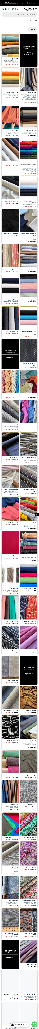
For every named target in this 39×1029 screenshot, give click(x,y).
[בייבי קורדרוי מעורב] (28, 542)
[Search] (4, 14)
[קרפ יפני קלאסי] (28, 79)
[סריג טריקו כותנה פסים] (28, 607)
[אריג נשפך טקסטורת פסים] (10, 149)
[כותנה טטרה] (28, 255)
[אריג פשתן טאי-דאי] (28, 853)
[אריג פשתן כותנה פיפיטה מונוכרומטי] (10, 920)
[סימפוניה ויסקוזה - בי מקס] (10, 476)
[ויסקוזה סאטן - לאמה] (10, 381)
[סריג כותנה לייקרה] (28, 285)
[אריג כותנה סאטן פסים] (10, 727)
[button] (35, 3)
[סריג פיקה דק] (10, 285)
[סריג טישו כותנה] (10, 575)
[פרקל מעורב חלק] (28, 761)
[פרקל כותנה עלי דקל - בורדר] (28, 920)
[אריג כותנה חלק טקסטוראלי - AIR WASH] (10, 981)
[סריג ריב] (28, 509)
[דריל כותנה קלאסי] (28, 117)
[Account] (6, 9)
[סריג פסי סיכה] (10, 853)
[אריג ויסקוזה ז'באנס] (10, 509)
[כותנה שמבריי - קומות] (28, 411)
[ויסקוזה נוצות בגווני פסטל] (28, 887)
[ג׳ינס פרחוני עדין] (10, 887)
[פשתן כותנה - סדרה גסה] (10, 761)
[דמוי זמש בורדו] (10, 444)
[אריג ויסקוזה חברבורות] (28, 824)
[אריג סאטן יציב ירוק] (10, 607)
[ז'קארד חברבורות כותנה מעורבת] (28, 187)
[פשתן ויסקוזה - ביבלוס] (28, 575)
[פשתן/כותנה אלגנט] (10, 667)
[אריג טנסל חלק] (10, 791)
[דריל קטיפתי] (28, 727)
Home (35, 21)
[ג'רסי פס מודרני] (10, 411)
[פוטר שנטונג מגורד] (28, 951)
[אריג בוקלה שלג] (28, 791)
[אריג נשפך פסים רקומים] (10, 187)
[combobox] (19, 14)
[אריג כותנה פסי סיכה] (28, 637)
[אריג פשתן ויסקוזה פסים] (10, 255)
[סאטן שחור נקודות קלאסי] (28, 981)
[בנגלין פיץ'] (10, 117)
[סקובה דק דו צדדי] (28, 149)
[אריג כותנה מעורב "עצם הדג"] (28, 318)
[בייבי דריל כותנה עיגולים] (10, 637)
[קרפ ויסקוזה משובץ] (28, 697)
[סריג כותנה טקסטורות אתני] (28, 444)
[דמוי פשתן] (10, 45)
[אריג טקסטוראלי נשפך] (10, 318)
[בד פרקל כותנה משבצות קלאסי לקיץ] (28, 1013)
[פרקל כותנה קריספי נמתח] (10, 220)
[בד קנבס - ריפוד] (28, 381)
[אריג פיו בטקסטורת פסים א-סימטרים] (28, 476)
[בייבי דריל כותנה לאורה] (10, 824)
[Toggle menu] (36, 9)
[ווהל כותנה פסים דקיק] (10, 79)
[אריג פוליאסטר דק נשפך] (10, 542)
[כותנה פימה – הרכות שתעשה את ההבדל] (28, 220)
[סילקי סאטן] (10, 1013)
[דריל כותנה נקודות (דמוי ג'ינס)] (28, 350)
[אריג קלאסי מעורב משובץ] (10, 697)
